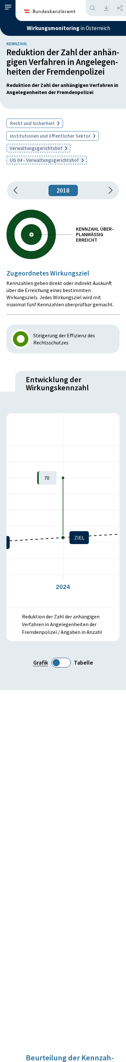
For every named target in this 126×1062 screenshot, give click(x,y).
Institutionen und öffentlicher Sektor (50, 136)
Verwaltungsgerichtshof (36, 148)
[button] (8, 7)
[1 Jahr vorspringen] (108, 190)
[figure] (63, 510)
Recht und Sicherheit (33, 123)
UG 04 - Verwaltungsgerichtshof (45, 160)
